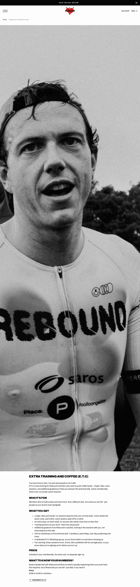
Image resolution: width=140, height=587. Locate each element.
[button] (6, 11)
